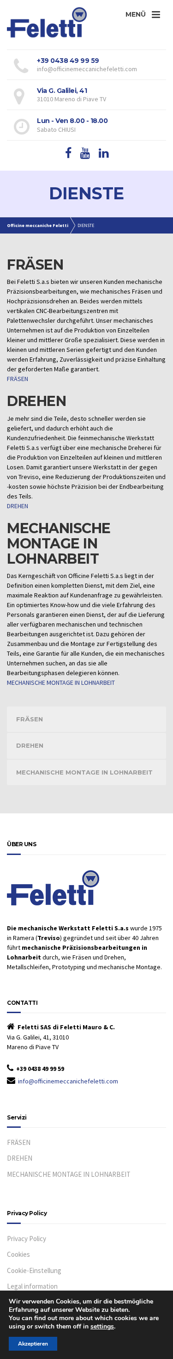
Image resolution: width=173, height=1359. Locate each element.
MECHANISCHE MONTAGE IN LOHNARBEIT (61, 682)
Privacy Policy (26, 1238)
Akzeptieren (33, 1343)
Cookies (18, 1254)
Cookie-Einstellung (34, 1270)
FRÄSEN (17, 379)
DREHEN (17, 506)
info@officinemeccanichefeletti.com (68, 1081)
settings (102, 1326)
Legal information (32, 1286)
